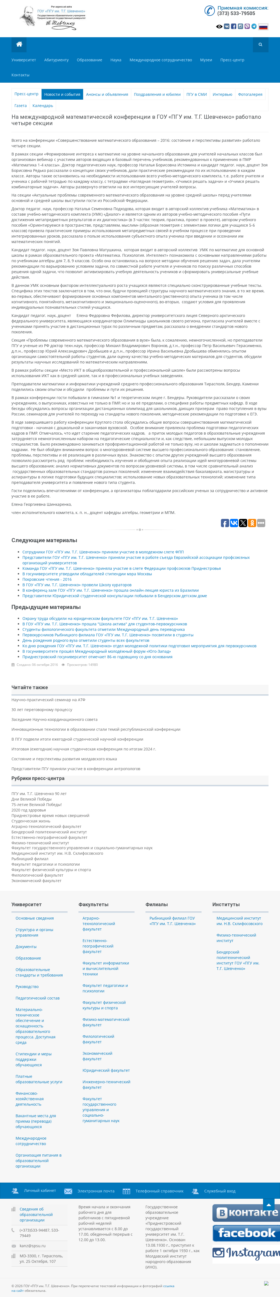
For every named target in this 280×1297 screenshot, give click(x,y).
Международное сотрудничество (161, 59)
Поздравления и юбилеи (157, 94)
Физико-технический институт (40, 842)
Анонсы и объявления (107, 94)
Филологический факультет (37, 875)
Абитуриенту (56, 59)
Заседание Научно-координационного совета (54, 719)
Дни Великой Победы (31, 799)
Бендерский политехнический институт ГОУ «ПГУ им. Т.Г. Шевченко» (238, 960)
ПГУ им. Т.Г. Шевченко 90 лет (39, 793)
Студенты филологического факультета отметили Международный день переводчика (103, 629)
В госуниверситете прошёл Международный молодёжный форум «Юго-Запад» (96, 651)
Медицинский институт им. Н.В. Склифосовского (57, 853)
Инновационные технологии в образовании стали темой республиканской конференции (95, 729)
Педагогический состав (38, 998)
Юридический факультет (106, 1070)
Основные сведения (35, 918)
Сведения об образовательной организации (36, 1214)
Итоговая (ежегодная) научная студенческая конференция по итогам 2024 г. (83, 749)
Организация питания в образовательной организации (39, 1160)
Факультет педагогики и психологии (45, 864)
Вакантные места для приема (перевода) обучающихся (36, 1121)
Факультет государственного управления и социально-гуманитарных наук (82, 847)
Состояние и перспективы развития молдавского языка (64, 758)
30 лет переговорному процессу (41, 709)
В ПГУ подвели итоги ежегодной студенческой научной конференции (77, 739)
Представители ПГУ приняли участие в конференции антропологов (75, 768)
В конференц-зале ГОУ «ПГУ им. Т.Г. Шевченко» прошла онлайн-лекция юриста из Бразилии (110, 590)
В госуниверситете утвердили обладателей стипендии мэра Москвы (87, 573)
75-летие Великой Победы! (36, 804)
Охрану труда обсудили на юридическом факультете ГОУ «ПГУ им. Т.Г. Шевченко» (100, 618)
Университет (23, 59)
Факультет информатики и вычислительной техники (106, 968)
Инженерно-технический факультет (106, 1084)
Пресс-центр (232, 59)
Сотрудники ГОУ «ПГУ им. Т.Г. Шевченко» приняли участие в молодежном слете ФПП (103, 551)
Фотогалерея (250, 94)
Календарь (43, 105)
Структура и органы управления (34, 932)
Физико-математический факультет (106, 1022)
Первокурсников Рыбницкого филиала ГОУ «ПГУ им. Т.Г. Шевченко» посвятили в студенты (108, 634)
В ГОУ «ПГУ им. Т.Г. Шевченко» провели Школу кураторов (77, 584)
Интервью (222, 94)
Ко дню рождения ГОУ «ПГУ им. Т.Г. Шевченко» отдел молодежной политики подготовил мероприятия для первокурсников (139, 645)
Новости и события (62, 94)
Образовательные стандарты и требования (39, 972)
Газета (20, 105)
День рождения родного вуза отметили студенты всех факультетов (85, 640)
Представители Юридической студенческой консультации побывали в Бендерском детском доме (114, 595)
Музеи (206, 59)
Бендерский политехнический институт (49, 831)
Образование (89, 59)
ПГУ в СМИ (196, 94)
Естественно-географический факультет (49, 837)
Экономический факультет (36, 880)
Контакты (20, 74)
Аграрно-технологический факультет (46, 826)
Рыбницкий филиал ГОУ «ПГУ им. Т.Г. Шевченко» (173, 920)
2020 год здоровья (28, 810)
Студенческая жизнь (30, 821)
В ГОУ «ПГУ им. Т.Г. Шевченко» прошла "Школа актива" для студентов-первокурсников (104, 623)
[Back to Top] (269, 1205)
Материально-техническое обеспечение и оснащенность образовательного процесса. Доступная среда (36, 1026)
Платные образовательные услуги (39, 1079)
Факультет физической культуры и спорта (51, 869)
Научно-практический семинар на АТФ (48, 699)
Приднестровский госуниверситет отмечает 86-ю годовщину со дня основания (97, 656)
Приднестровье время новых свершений (50, 815)
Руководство (27, 986)
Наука (115, 59)
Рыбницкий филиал (29, 858)
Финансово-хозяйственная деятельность (30, 1099)
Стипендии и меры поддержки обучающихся (34, 1059)
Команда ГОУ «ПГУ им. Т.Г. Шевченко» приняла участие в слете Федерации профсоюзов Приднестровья (121, 568)
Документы (26, 946)
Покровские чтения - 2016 (47, 579)
